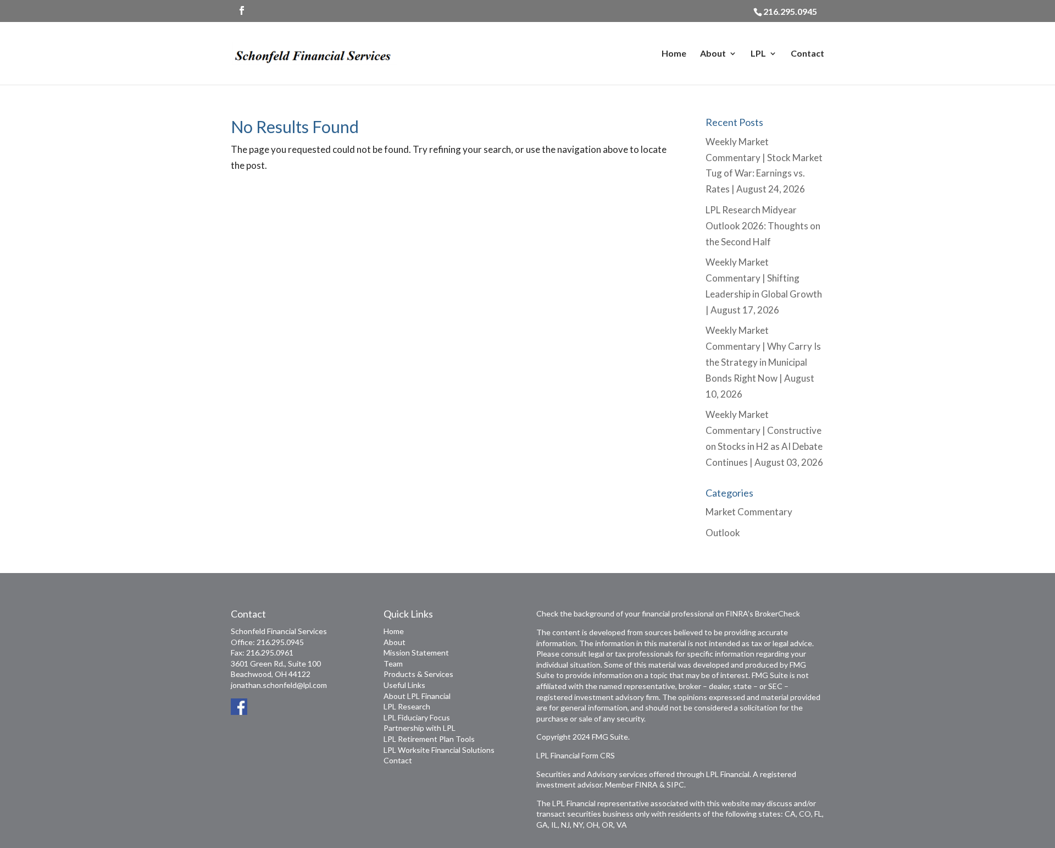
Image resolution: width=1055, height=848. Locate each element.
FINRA (646, 784)
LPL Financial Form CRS (575, 755)
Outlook (723, 532)
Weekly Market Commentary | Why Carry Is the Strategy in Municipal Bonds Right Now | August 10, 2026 (763, 362)
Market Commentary (749, 511)
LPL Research (407, 706)
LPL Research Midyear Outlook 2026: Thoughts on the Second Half (763, 225)
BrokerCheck (777, 613)
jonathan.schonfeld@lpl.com (279, 685)
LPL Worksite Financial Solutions (439, 750)
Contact (807, 53)
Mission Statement (416, 652)
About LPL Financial (417, 696)
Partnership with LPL (420, 728)
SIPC (675, 784)
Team (393, 663)
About (713, 53)
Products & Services (418, 674)
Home (674, 53)
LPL (758, 53)
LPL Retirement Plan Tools (429, 739)
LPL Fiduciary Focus (417, 717)
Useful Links (404, 685)
